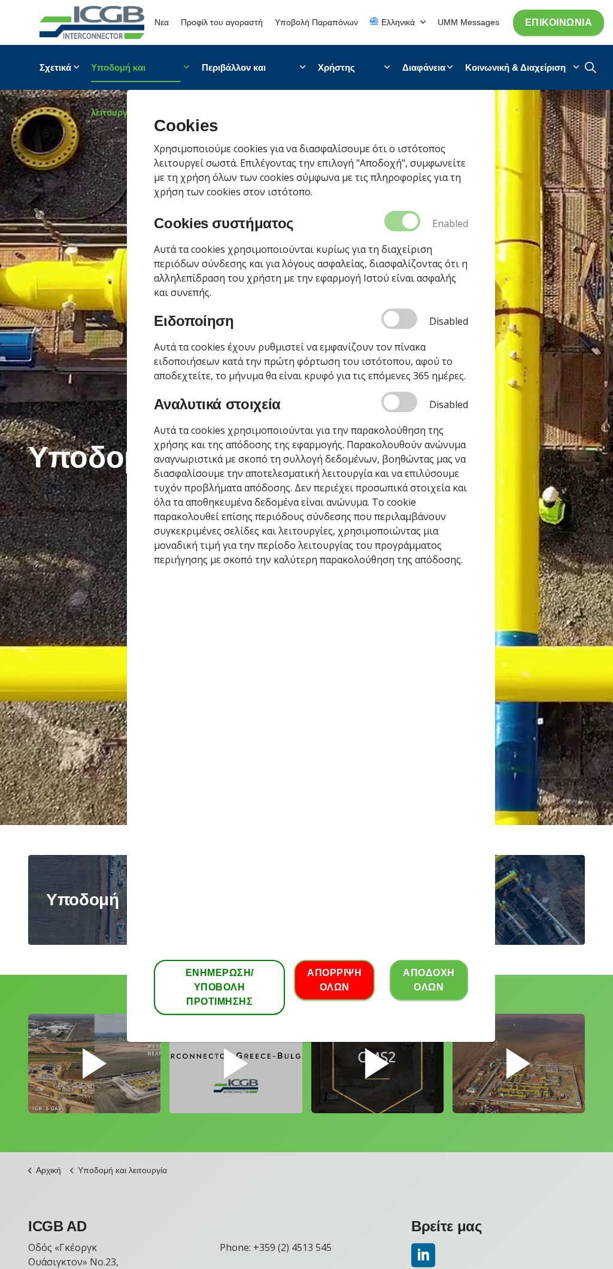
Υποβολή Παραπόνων (316, 22)
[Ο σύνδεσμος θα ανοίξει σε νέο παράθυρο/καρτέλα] (423, 1255)
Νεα (161, 22)
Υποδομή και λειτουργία (118, 76)
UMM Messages (468, 22)
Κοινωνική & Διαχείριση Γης (515, 76)
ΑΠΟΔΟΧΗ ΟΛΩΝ (429, 980)
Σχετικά (55, 67)
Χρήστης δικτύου (336, 76)
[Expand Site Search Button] (590, 67)
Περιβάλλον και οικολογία (234, 76)
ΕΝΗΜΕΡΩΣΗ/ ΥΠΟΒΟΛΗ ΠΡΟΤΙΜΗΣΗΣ (220, 987)
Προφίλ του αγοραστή (222, 22)
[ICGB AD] (92, 22)
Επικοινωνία (559, 22)
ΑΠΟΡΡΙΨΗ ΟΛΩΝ (334, 980)
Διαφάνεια (423, 67)
